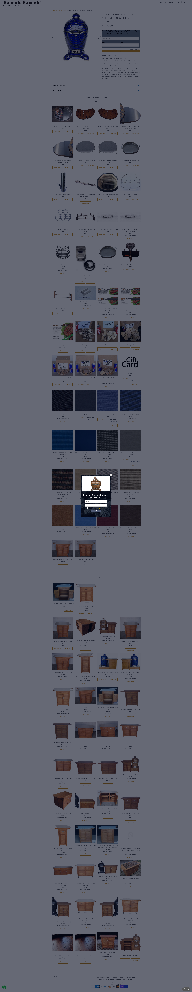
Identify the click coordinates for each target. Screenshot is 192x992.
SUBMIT (96, 511)
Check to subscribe (93, 508)
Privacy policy (101, 508)
